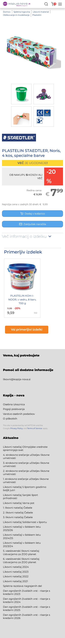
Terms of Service (34, 428)
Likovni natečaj (12, 581)
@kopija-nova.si (20, 379)
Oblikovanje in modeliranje (16, 15)
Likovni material (41, 12)
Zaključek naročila (35, 224)
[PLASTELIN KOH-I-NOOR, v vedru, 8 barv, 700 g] (22, 288)
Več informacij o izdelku (25, 236)
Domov (7, 12)
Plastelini (36, 15)
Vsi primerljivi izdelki (26, 329)
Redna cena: (34, 190)
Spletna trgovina (22, 12)
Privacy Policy (16, 428)
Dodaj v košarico (34, 213)
